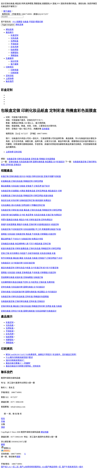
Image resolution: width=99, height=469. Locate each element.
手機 (3, 421)
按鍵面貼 (14, 53)
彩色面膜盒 (50, 159)
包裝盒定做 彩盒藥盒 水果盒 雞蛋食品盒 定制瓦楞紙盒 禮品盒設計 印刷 (31, 191)
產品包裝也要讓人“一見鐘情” (18, 363)
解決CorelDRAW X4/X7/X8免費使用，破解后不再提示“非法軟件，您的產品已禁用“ (41, 354)
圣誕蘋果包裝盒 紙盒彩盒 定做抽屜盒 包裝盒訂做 (22, 277)
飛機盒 (42, 159)
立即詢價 (10, 79)
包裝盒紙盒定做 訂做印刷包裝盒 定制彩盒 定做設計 (23, 301)
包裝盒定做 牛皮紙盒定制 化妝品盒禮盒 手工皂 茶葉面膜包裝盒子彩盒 (31, 229)
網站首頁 (10, 29)
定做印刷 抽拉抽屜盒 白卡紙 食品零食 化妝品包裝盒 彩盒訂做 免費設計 (31, 215)
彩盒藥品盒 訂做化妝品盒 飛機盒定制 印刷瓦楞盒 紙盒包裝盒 (27, 196)
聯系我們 (10, 81)
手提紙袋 (14, 44)
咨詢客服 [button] (45, 129)
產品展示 (10, 32)
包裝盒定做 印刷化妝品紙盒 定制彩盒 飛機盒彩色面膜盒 (25, 297)
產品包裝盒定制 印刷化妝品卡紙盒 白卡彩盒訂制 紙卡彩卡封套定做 (29, 268)
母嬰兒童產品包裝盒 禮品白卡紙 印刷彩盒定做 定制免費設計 (27, 220)
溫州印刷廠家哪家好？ (15, 360)
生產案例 (10, 58)
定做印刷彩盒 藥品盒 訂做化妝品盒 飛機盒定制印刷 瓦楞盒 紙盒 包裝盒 (31, 306)
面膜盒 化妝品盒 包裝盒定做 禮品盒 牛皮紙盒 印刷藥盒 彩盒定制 (28, 234)
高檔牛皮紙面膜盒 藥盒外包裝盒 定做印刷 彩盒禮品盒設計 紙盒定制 (30, 224)
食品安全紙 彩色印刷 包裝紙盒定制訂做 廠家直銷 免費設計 (26, 200)
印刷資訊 (10, 67)
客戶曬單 (14, 64)
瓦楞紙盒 (14, 41)
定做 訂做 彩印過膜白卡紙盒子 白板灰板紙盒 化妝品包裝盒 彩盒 (28, 253)
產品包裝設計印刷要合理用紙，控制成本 (23, 366)
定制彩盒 (35, 159)
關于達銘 (7, 11)
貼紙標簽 (14, 50)
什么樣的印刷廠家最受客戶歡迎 (19, 357)
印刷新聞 (14, 73)
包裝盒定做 (11, 159)
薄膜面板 (14, 55)
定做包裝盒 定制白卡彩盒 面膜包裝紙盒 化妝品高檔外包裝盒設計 (29, 311)
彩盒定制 (14, 35)
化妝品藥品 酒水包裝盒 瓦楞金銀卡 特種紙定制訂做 (23, 205)
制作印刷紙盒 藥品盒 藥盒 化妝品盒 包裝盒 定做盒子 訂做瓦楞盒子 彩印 (31, 258)
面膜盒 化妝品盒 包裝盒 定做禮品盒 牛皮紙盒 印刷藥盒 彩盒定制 (28, 273)
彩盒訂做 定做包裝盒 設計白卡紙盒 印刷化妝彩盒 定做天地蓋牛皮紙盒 (31, 176)
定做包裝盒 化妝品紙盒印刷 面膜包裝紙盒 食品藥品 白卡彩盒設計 (37, 162)
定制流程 (10, 76)
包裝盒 (25, 22)
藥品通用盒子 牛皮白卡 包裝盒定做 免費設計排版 (22, 239)
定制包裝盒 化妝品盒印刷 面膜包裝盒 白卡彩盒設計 (23, 287)
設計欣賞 (14, 61)
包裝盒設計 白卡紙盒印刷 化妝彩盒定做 (18, 263)
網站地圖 (44, 432)
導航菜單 (19, 25)
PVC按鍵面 (17, 22)
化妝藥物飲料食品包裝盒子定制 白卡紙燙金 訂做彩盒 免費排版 (28, 282)
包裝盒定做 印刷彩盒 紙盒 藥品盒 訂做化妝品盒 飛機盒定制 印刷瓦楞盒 (31, 210)
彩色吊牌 (14, 47)
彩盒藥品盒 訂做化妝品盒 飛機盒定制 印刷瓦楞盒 (22, 181)
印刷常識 (14, 70)
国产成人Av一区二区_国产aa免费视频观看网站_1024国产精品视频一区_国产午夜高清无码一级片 (42, 467)
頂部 (3, 427)
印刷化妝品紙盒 (23, 159)
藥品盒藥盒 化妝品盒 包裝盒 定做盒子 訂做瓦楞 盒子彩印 (25, 186)
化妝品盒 (14, 38)
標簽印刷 (39, 22)
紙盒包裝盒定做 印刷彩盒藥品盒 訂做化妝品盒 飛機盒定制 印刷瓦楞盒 (31, 248)
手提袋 (32, 22)
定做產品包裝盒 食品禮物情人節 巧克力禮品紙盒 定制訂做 (26, 244)
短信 (3, 419)
